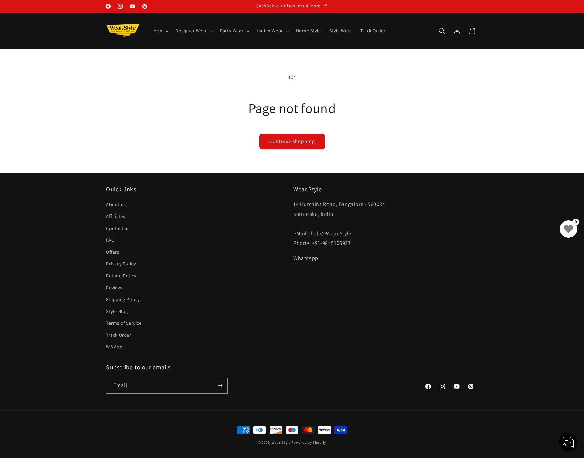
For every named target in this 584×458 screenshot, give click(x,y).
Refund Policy (121, 276)
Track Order (118, 335)
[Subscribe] (220, 386)
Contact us (118, 228)
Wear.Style (281, 442)
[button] (160, 31)
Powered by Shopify (308, 442)
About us (116, 204)
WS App (114, 347)
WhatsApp (305, 258)
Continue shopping (292, 141)
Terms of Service (124, 323)
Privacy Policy (121, 264)
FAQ (110, 240)
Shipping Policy (123, 299)
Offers (112, 252)
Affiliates (115, 216)
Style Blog (117, 311)
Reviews (114, 288)
